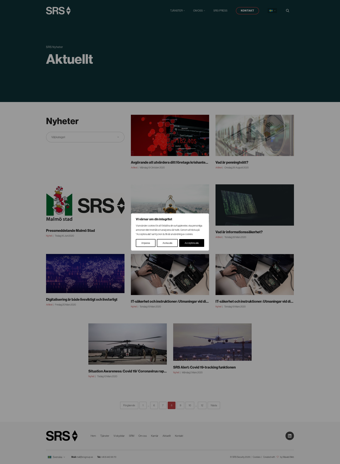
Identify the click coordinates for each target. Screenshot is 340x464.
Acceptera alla (192, 243)
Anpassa (145, 243)
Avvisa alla (167, 243)
